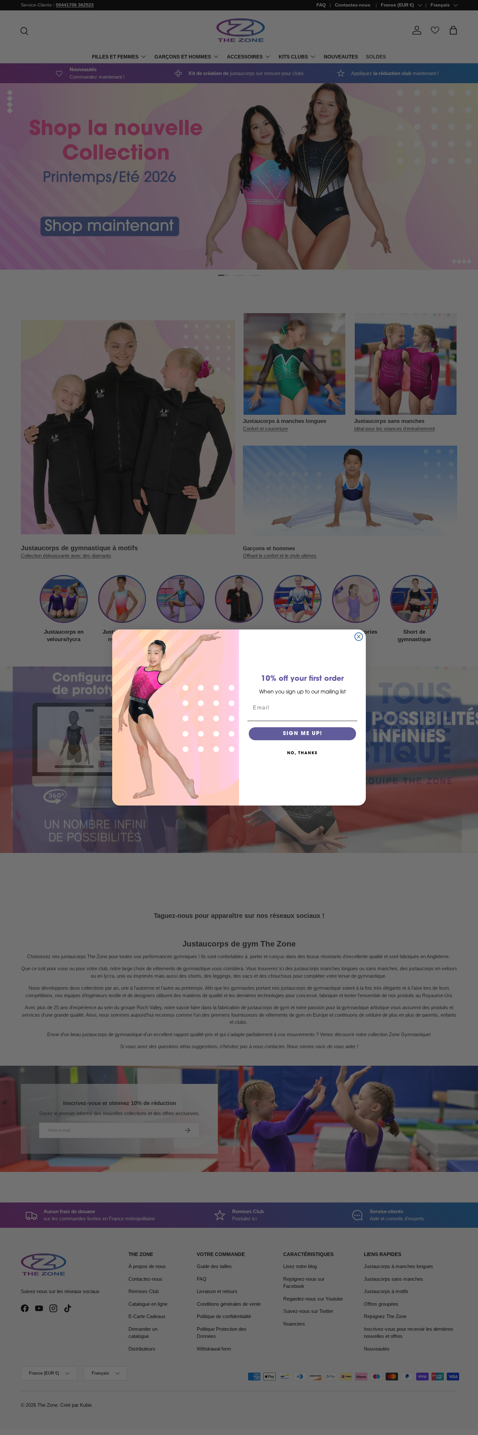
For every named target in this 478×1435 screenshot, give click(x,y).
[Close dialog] (359, 637)
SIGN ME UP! (302, 733)
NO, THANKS (302, 753)
